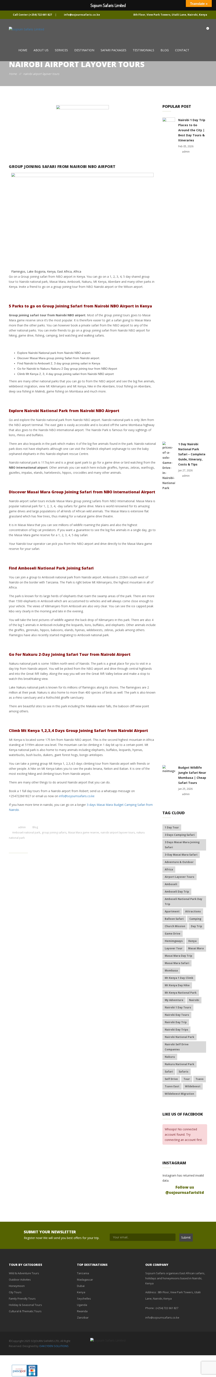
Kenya (81, 1292)
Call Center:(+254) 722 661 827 (32, 14)
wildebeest (192, 1086)
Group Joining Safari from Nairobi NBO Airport (62, 166)
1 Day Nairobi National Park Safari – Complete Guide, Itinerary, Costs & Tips (191, 454)
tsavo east (172, 1086)
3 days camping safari (180, 835)
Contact (182, 50)
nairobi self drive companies (177, 1047)
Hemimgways (174, 941)
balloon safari (174, 919)
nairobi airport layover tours (118, 832)
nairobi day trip (176, 1022)
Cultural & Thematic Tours (25, 1311)
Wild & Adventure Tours (24, 1273)
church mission (175, 926)
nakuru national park (179, 1064)
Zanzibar (83, 1317)
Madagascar (85, 1279)
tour (187, 1079)
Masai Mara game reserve (83, 832)
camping (195, 919)
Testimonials (143, 50)
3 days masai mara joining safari (182, 844)
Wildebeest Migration (179, 1094)
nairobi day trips (176, 1029)
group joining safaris (54, 832)
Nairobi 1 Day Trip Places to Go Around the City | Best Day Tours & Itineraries (191, 130)
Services (61, 50)
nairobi (194, 1000)
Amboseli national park (26, 832)
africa (169, 869)
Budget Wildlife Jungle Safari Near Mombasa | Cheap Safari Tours (192, 775)
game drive (172, 933)
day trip (196, 926)
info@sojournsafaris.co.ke (81, 14)
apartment (172, 911)
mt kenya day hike (177, 985)
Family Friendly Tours (22, 1298)
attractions (193, 911)
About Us (41, 50)
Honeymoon (17, 1286)
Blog (165, 50)
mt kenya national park (181, 992)
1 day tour (172, 827)
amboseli (171, 884)
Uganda (82, 1305)
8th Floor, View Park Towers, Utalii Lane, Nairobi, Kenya (170, 14)
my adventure (174, 1000)
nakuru (170, 1057)
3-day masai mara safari (181, 854)
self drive (171, 1079)
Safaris (183, 1071)
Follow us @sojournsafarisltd (184, 1190)
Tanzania (83, 1273)
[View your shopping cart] (203, 30)
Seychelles (84, 1298)
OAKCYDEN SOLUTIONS (54, 1346)
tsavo (200, 1079)
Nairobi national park (179, 1037)
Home (22, 50)
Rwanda (82, 1311)
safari (169, 1071)
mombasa (171, 970)
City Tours (15, 1292)
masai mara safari (177, 963)
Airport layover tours (179, 877)
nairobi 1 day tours (178, 1007)
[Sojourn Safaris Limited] (26, 29)
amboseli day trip (177, 891)
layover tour (173, 948)
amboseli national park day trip (183, 901)
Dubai (81, 1286)
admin (22, 827)
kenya (192, 941)
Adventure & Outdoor (179, 862)
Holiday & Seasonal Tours (25, 1305)
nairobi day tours (177, 1015)
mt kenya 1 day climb (179, 978)
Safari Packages (113, 50)
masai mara (196, 948)
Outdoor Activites (20, 1279)
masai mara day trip (178, 956)
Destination (84, 50)
